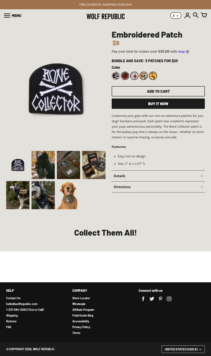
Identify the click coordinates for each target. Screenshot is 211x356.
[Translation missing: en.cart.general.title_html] (204, 15)
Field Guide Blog (82, 315)
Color (116, 67)
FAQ (8, 327)
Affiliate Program (83, 309)
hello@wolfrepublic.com (22, 304)
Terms (76, 333)
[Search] (196, 15)
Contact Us (13, 298)
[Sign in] (187, 15)
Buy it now (158, 103)
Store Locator (81, 298)
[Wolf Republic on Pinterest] (160, 301)
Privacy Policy (81, 327)
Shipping (12, 315)
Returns (11, 321)
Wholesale (79, 304)
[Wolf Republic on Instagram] (169, 301)
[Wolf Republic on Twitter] (151, 301)
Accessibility (80, 321)
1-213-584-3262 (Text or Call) (25, 309)
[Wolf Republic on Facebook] (143, 301)
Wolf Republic (43, 349)
